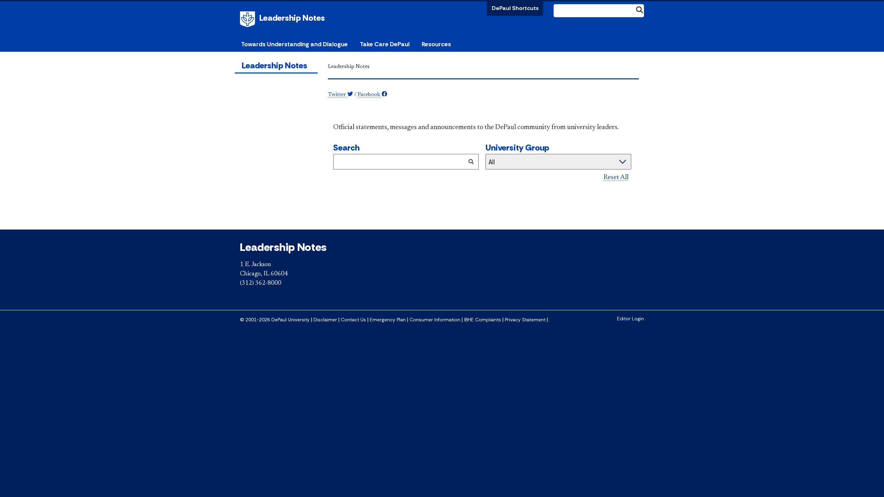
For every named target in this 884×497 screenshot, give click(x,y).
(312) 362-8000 (260, 283)
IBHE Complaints (482, 320)
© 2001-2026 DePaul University (275, 320)
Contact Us (353, 320)
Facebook (370, 94)
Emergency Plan (388, 320)
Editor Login (630, 319)
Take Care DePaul (385, 44)
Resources (436, 44)
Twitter (337, 94)
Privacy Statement (525, 320)
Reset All (616, 177)
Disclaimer (325, 320)
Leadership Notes (292, 17)
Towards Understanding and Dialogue (294, 44)
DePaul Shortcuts (515, 8)
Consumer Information (435, 320)
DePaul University (248, 19)
